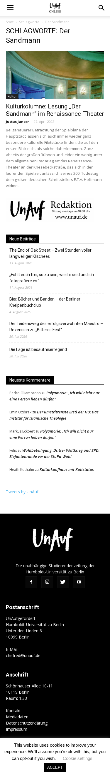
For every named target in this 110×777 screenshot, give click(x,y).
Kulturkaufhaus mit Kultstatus (67, 469)
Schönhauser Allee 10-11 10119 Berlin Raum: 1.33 (29, 692)
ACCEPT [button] (55, 767)
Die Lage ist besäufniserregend (38, 349)
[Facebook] (31, 582)
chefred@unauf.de (23, 655)
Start (9, 21)
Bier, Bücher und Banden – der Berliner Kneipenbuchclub (44, 302)
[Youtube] (79, 582)
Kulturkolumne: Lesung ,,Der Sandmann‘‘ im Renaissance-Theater (55, 110)
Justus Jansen (18, 121)
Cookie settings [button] (77, 758)
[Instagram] (47, 582)
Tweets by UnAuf (22, 491)
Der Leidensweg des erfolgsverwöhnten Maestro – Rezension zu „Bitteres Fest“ (56, 326)
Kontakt (13, 710)
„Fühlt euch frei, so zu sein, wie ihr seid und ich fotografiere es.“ (51, 277)
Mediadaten (17, 717)
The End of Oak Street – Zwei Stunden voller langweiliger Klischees (50, 253)
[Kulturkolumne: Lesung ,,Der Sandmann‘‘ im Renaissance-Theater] (55, 75)
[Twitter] (63, 582)
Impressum (16, 729)
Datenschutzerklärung (27, 723)
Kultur (12, 96)
